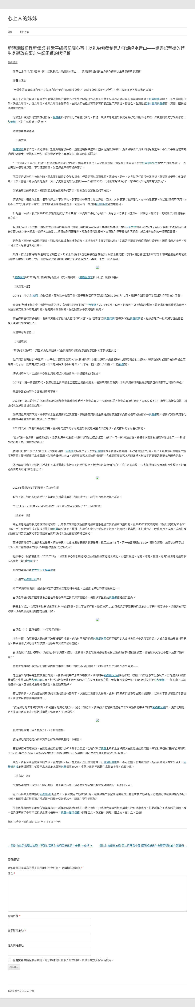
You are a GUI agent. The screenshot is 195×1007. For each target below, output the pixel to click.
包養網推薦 (99, 638)
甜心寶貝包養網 (155, 103)
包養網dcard (149, 163)
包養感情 (109, 318)
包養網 (57, 117)
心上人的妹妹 (22, 18)
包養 (121, 364)
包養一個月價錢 (70, 812)
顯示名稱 (14, 916)
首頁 (10, 31)
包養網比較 (30, 579)
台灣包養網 (110, 762)
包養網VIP (102, 204)
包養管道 (131, 227)
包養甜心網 (159, 707)
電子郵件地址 (17, 930)
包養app (37, 679)
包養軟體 (154, 99)
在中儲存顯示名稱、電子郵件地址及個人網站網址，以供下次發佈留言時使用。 (63, 960)
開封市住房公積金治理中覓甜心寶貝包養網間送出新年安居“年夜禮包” (50, 845)
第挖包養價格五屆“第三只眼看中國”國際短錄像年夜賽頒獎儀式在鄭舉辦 (143, 845)
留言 (11, 873)
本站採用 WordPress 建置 (21, 991)
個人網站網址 (16, 945)
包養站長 (18, 149)
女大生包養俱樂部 (42, 570)
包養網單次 (86, 277)
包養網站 (19, 277)
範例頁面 (24, 31)
